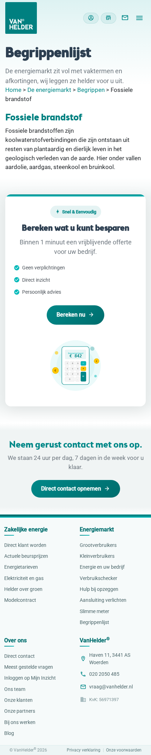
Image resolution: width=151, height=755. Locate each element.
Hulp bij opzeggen (99, 589)
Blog (9, 733)
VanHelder (95, 640)
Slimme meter (94, 611)
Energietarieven (21, 567)
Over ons (15, 640)
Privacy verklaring (83, 750)
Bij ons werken (19, 722)
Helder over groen (23, 589)
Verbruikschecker (98, 578)
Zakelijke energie (26, 529)
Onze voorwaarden (124, 750)
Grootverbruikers (98, 545)
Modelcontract (20, 600)
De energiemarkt (49, 89)
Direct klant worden (25, 545)
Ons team (14, 689)
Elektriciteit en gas (24, 578)
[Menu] (139, 18)
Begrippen (91, 89)
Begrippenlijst (94, 622)
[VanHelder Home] (21, 18)
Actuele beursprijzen (26, 556)
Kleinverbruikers (97, 556)
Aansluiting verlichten (103, 600)
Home (13, 89)
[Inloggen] (91, 18)
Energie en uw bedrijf (102, 567)
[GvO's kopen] (108, 18)
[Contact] (124, 18)
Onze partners (19, 711)
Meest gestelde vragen (28, 667)
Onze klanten (18, 700)
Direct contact (19, 656)
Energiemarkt (97, 529)
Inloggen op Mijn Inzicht (30, 678)
